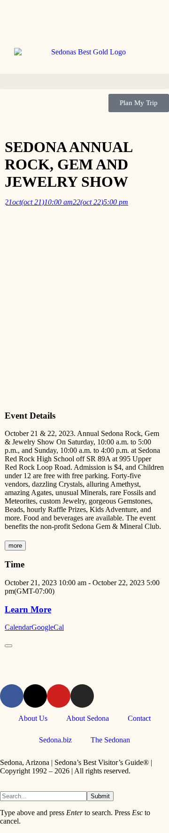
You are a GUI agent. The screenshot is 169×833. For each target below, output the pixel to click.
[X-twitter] (35, 696)
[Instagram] (82, 696)
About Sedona (87, 718)
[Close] (8, 645)
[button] (84, 81)
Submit (100, 796)
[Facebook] (11, 696)
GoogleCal (47, 627)
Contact (139, 718)
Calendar (18, 627)
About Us (32, 718)
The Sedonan (110, 740)
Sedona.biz (55, 740)
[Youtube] (58, 696)
